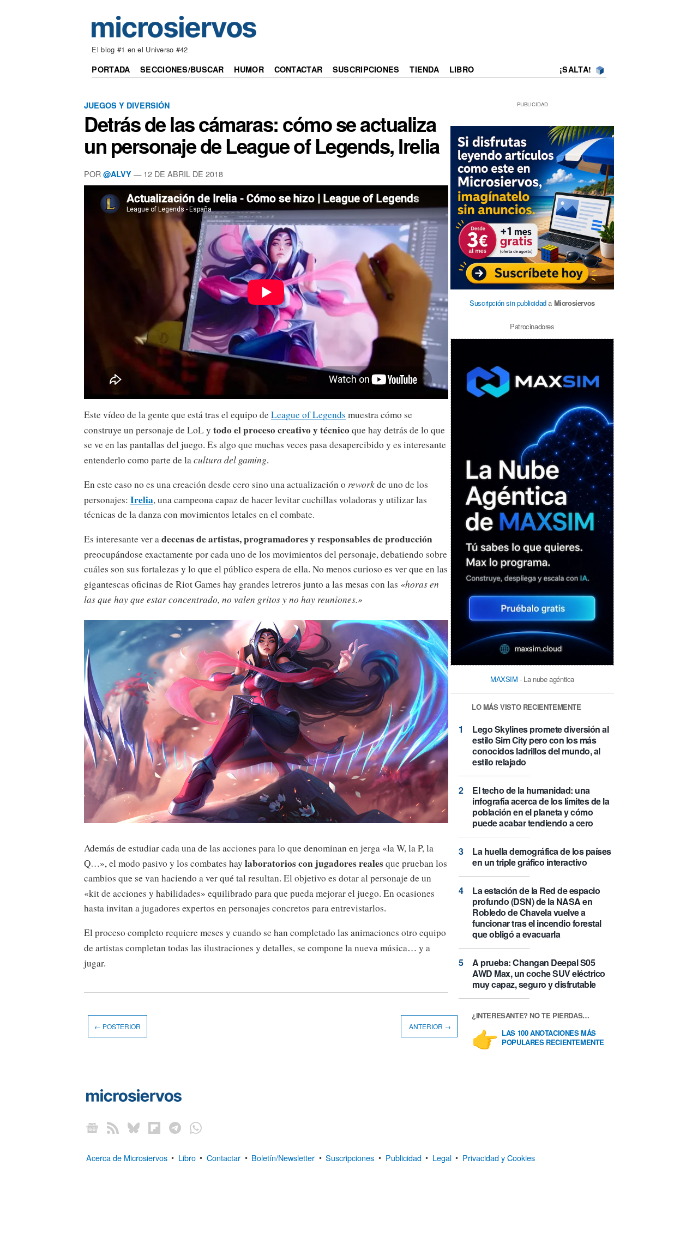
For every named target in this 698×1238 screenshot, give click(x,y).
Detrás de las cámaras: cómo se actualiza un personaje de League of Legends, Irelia (262, 135)
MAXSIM (504, 679)
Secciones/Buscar (182, 69)
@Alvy (117, 173)
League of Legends (308, 414)
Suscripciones (366, 69)
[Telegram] (175, 1127)
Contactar (298, 69)
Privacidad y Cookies (498, 1157)
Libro (461, 69)
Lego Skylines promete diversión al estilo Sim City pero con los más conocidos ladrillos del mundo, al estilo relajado (540, 745)
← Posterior (117, 1026)
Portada (111, 69)
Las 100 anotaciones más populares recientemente (553, 1038)
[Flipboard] (154, 1127)
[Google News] (92, 1127)
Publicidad (404, 1157)
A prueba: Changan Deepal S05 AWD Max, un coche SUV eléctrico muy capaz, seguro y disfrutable (538, 973)
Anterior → (429, 1026)
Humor (248, 69)
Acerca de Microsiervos (126, 1157)
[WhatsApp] (196, 1127)
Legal (442, 1157)
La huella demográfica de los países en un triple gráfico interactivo (541, 856)
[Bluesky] (134, 1127)
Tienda (424, 69)
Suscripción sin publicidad (508, 303)
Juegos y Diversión (127, 105)
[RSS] (113, 1127)
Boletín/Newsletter (283, 1157)
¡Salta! (575, 69)
